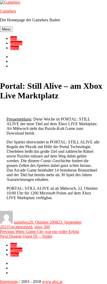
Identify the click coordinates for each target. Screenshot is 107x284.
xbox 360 (42, 227)
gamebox (21, 222)
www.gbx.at (52, 281)
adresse (16, 43)
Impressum (9, 281)
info (13, 38)
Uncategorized (20, 227)
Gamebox (8, 11)
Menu (6, 29)
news (14, 48)
